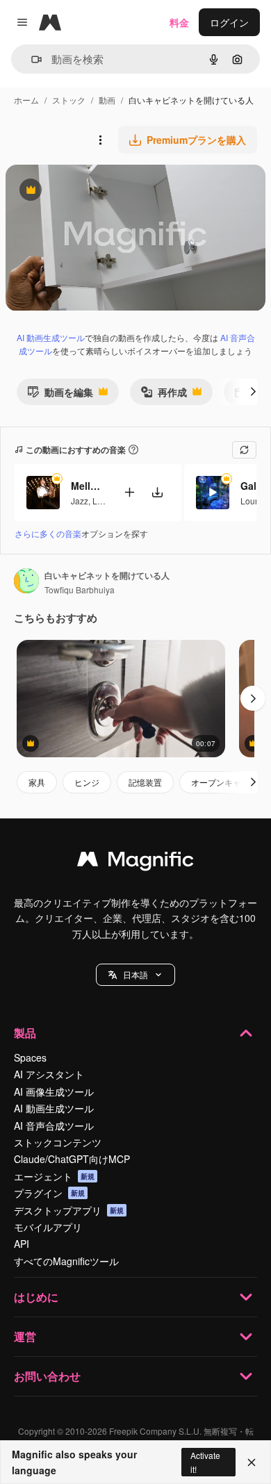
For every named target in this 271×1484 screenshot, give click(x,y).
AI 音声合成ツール (54, 1125)
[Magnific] (135, 862)
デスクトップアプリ (69, 1210)
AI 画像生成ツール (54, 1091)
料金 (179, 22)
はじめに (36, 1297)
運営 (25, 1336)
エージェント (54, 1176)
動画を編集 (60, 395)
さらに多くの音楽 (48, 533)
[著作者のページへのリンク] (26, 582)
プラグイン (49, 1193)
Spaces (30, 1057)
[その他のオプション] (100, 140)
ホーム (26, 100)
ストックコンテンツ (57, 1142)
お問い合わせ (47, 1376)
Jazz (79, 500)
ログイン (229, 22)
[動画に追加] (129, 492)
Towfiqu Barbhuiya (79, 589)
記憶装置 (145, 782)
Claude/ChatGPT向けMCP (72, 1159)
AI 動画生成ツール (51, 337)
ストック (68, 100)
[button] (135, 975)
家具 (36, 782)
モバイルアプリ (48, 1227)
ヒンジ (86, 782)
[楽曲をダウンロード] (157, 492)
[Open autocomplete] (31, 59)
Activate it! (205, 1461)
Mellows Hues (88, 486)
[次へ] (252, 392)
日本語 (135, 974)
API (21, 1244)
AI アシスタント (49, 1074)
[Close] (251, 1462)
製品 (25, 1033)
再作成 (163, 395)
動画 (107, 100)
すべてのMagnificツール (66, 1261)
